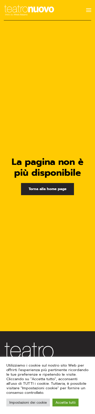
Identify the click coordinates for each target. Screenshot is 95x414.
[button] (88, 10)
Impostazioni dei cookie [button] (28, 402)
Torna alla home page (47, 189)
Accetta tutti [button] (65, 402)
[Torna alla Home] (29, 10)
